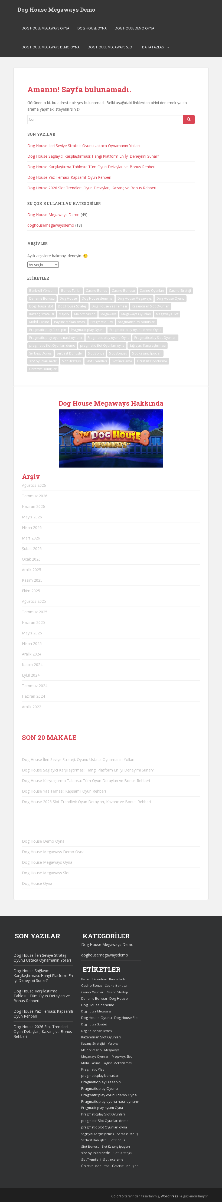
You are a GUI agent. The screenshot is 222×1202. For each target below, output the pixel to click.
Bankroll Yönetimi (42, 290)
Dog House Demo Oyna (134, 28)
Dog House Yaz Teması (109, 306)
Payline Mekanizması (70, 322)
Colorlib (117, 1196)
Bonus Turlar (71, 290)
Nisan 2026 (32, 527)
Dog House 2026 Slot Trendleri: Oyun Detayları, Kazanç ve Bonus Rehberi (91, 187)
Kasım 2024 (32, 664)
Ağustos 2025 (34, 601)
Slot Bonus (96, 353)
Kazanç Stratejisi (41, 314)
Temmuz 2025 (34, 611)
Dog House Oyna (92, 28)
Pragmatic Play (101, 322)
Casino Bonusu (123, 290)
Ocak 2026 (31, 559)
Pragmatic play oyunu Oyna (108, 337)
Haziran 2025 (33, 622)
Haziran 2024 (33, 696)
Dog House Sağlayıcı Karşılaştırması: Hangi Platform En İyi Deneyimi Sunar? (93, 156)
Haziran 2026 (33, 506)
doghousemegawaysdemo (50, 225)
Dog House (68, 298)
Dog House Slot (41, 306)
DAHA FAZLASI (153, 47)
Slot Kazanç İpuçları (147, 353)
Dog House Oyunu (170, 298)
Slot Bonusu (118, 353)
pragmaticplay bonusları (136, 322)
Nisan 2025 (32, 643)
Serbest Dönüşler (70, 353)
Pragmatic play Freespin (47, 329)
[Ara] (189, 119)
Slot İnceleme (122, 361)
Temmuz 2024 (34, 685)
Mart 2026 (31, 538)
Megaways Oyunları (136, 314)
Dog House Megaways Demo (56, 9)
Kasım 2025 (32, 580)
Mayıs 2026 (32, 516)
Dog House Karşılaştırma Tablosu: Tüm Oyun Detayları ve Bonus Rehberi (91, 166)
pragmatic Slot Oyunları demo (52, 345)
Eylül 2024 (31, 675)
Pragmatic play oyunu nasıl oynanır (56, 337)
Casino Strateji (180, 290)
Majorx (64, 314)
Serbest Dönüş (40, 353)
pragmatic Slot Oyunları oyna (102, 345)
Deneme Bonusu (42, 298)
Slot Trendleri (96, 361)
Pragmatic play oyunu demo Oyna (135, 329)
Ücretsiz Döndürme (152, 361)
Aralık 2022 (31, 706)
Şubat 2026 (32, 548)
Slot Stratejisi (71, 361)
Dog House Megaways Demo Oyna (51, 47)
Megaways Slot (167, 314)
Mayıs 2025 (32, 632)
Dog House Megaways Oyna (45, 28)
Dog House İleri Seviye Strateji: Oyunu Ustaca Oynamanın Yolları (83, 145)
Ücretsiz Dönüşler (43, 369)
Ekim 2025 (31, 590)
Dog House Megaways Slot (111, 47)
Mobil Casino (39, 322)
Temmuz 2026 (34, 495)
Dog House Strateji (72, 306)
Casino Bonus (96, 290)
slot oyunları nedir (43, 361)
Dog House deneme (97, 298)
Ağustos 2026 (34, 485)
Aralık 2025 (31, 569)
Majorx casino (85, 314)
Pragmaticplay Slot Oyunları (155, 337)
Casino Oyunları (152, 290)
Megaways (108, 314)
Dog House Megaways (134, 298)
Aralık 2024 (31, 654)
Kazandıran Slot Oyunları (150, 306)
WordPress (169, 1196)
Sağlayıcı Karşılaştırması (147, 345)
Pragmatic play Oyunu (88, 329)
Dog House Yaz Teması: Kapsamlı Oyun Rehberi (69, 177)
